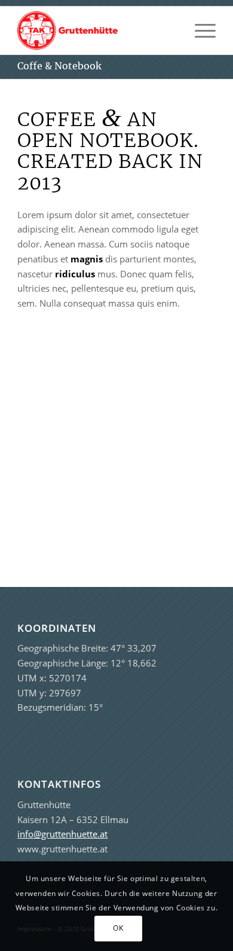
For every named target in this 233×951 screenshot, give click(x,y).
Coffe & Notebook (59, 66)
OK (118, 928)
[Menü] (199, 30)
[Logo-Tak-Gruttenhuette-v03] (96, 30)
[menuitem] (199, 30)
